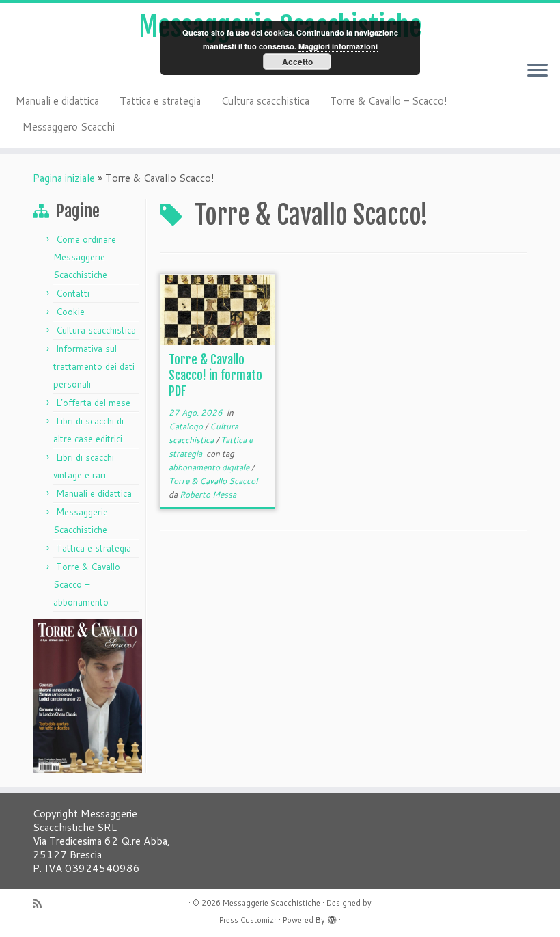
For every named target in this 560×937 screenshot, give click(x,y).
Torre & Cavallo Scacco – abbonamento (86, 584)
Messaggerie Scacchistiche (271, 902)
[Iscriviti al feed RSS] (42, 903)
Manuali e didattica (57, 101)
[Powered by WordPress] (332, 917)
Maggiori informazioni (338, 46)
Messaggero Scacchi (69, 127)
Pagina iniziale (64, 178)
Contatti (72, 293)
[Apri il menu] (537, 71)
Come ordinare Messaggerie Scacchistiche (84, 257)
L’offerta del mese (93, 402)
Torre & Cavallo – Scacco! (388, 101)
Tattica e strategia (160, 101)
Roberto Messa (208, 494)
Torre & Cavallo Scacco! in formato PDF (215, 375)
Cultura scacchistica (265, 101)
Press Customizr (248, 919)
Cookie (70, 311)
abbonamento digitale (210, 467)
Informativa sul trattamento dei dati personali (94, 366)
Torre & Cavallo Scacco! (213, 481)
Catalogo (187, 426)
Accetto (297, 61)
